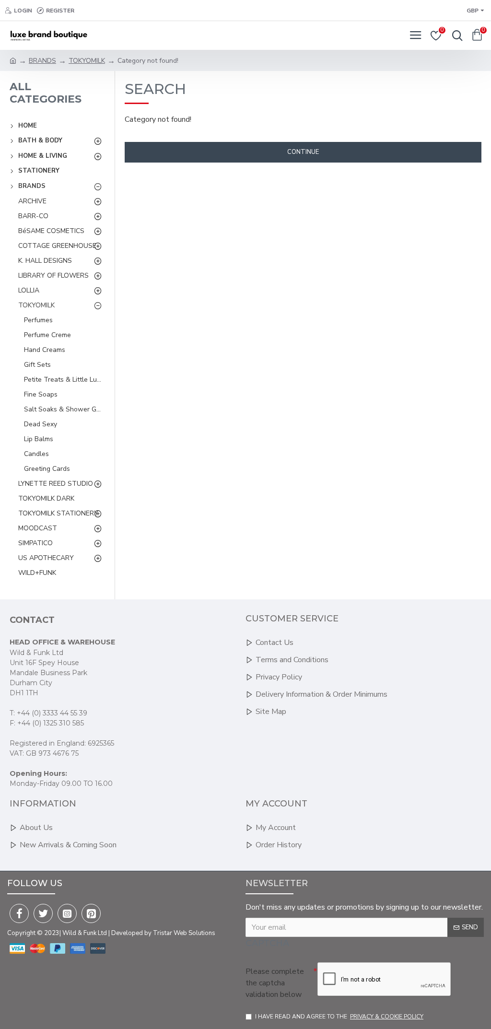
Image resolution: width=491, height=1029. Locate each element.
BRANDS (42, 60)
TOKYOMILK (87, 60)
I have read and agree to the (339, 1016)
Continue (303, 152)
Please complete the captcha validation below (275, 983)
